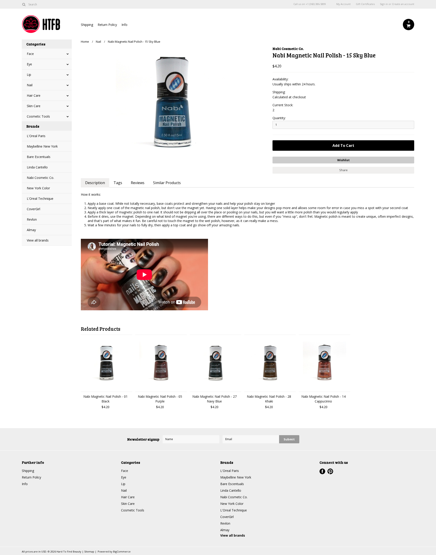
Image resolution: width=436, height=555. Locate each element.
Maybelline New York (42, 146)
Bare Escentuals (38, 157)
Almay (31, 230)
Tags (118, 182)
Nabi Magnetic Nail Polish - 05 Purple (160, 398)
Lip (29, 74)
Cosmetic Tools (38, 116)
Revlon (32, 219)
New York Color (38, 188)
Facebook (322, 471)
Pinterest (330, 471)
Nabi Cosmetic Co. (40, 177)
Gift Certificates (365, 4)
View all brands (38, 240)
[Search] (24, 4)
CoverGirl (33, 209)
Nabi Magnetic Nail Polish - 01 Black (105, 398)
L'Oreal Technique (40, 198)
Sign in (384, 4)
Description (95, 182)
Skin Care (33, 106)
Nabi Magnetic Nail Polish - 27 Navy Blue (214, 398)
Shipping (87, 24)
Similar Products (167, 182)
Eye (29, 64)
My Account (343, 4)
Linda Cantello (37, 167)
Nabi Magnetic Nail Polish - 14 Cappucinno (323, 398)
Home (85, 41)
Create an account (403, 4)
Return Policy (107, 24)
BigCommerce (122, 551)
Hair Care (33, 95)
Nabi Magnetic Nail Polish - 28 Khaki (269, 398)
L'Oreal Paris (36, 136)
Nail (29, 85)
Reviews (137, 182)
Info (124, 24)
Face (30, 54)
